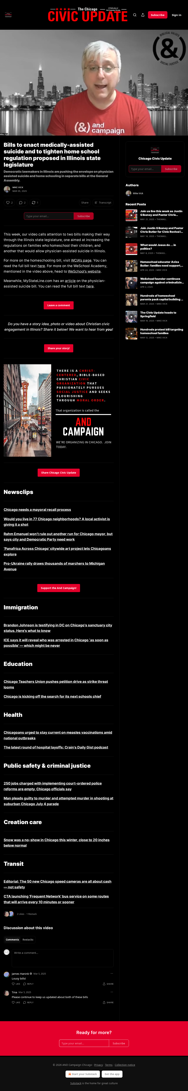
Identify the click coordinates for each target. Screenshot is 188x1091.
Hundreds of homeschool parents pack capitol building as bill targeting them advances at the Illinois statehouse (162, 297)
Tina (14, 992)
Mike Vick (17, 187)
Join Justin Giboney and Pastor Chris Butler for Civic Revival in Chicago (161, 230)
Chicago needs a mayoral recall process (37, 510)
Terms (109, 1065)
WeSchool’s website (84, 271)
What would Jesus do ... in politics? (158, 246)
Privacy (98, 1065)
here (41, 266)
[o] (131, 215)
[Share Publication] (143, 15)
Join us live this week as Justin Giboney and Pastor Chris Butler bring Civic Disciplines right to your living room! (161, 213)
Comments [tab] (12, 939)
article (70, 281)
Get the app (112, 1074)
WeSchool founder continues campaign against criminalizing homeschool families (162, 280)
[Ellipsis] (112, 973)
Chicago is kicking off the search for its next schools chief (52, 696)
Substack (75, 1083)
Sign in (176, 15)
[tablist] (19, 939)
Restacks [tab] (28, 939)
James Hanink (20, 973)
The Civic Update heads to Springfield (158, 314)
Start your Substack (84, 1074)
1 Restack (31, 914)
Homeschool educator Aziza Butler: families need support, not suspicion (160, 263)
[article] (155, 215)
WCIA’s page (81, 260)
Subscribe (157, 15)
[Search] (134, 15)
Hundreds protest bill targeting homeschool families (161, 331)
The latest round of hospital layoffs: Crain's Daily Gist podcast (56, 747)
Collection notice (125, 1065)
